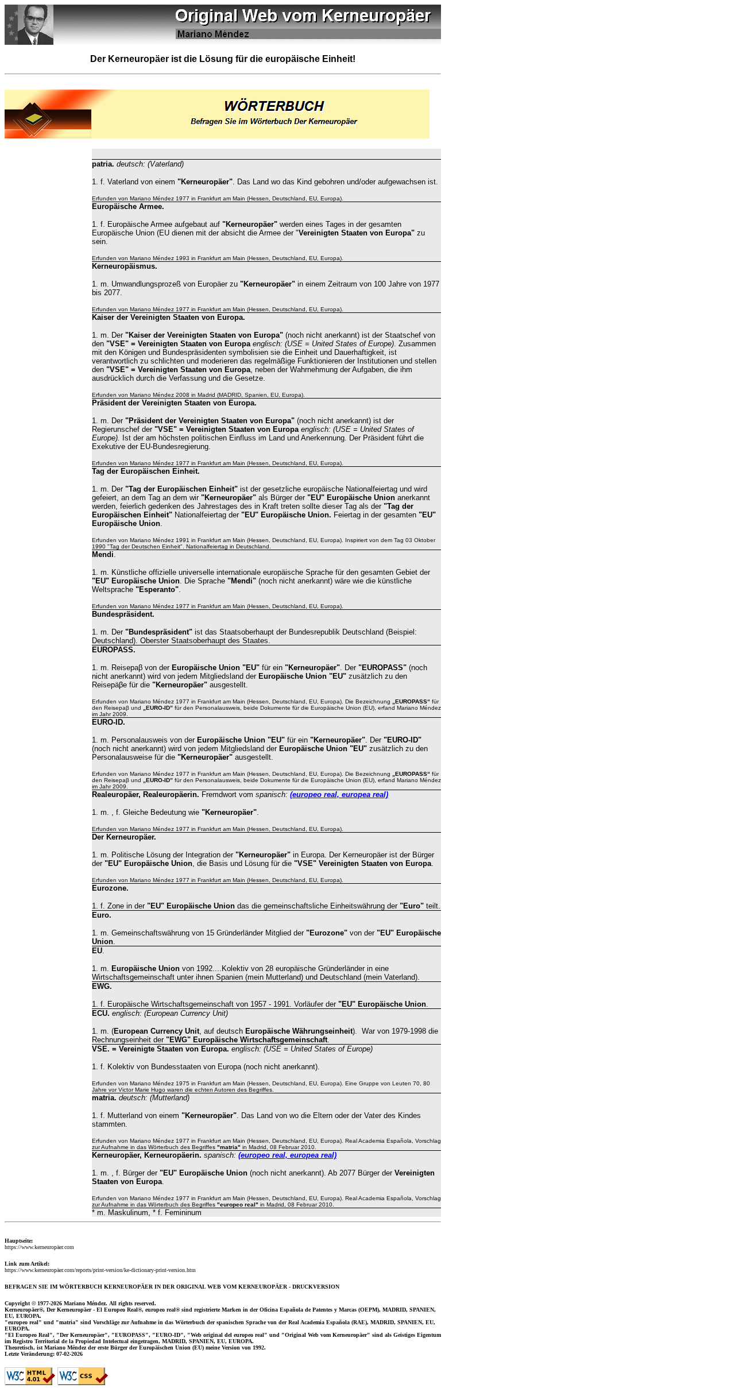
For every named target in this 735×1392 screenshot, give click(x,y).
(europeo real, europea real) (339, 794)
